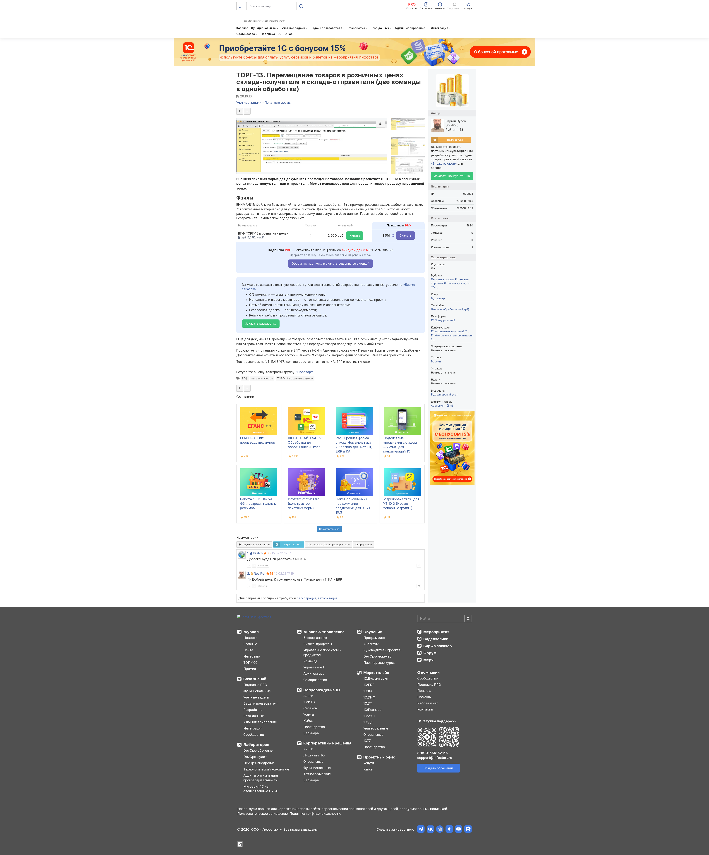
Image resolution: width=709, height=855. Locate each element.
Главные (250, 644)
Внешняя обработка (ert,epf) (450, 309)
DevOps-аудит (255, 757)
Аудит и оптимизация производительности (260, 777)
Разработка (252, 710)
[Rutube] (468, 829)
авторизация (328, 598)
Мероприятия (436, 632)
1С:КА (368, 691)
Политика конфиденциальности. (315, 814)
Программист (374, 638)
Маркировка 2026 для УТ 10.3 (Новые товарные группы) (401, 503)
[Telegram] (421, 829)
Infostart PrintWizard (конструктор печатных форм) (303, 503)
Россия (436, 361)
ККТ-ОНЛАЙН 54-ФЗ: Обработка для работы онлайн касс (305, 442)
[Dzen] (449, 829)
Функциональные (257, 691)
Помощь (424, 697)
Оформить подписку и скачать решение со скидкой (330, 263)
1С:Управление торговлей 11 (449, 331)
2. (248, 573)
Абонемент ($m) (442, 405)
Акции (308, 696)
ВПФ (244, 378)
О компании (428, 672)
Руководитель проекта (381, 650)
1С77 (367, 741)
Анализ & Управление (324, 632)
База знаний (254, 679)
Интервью (251, 656)
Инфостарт (304, 372)
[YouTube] (458, 829)
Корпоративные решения (327, 743)
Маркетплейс (376, 672)
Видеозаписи (435, 639)
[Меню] (240, 6)
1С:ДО (368, 722)
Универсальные (375, 728)
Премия (249, 669)
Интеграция (252, 728)
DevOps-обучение (258, 750)
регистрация (306, 598)
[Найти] (468, 618)
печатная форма (262, 378)
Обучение (372, 632)
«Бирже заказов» (444, 163)
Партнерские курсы (379, 663)
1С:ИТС (309, 702)
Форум (429, 653)
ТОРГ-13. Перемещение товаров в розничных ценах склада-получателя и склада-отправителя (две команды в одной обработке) (328, 82)
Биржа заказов (437, 646)
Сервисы (310, 708)
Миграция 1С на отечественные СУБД (260, 789)
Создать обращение (438, 768)
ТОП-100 (250, 663)
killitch (258, 553)
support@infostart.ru (434, 758)
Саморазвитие (315, 680)
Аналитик (371, 644)
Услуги (308, 714)
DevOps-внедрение (259, 763)
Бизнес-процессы (317, 644)
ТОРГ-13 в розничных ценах (295, 378)
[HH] (439, 829)
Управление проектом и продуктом (322, 652)
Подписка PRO (255, 685)
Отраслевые (313, 761)
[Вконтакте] (430, 829)
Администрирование (260, 722)
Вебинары (311, 733)
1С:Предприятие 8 (443, 320)
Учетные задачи (256, 697)
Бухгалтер (438, 298)
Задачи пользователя (260, 703)
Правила (424, 691)
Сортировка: (328, 544)
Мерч (428, 660)
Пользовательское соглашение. (263, 814)
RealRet (259, 573)
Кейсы (308, 720)
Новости (250, 638)
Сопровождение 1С (321, 690)
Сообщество (253, 735)
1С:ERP (368, 685)
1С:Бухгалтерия (375, 678)
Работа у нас (427, 703)
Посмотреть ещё (329, 528)
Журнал (251, 632)
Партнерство (314, 727)
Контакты (425, 709)
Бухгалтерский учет (444, 394)
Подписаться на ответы (255, 544)
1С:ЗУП (369, 716)
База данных (253, 716)
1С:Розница (372, 710)
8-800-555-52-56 (432, 753)
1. (248, 553)
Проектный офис (379, 757)
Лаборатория (256, 744)
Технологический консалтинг (266, 769)
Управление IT (314, 667)
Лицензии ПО (314, 755)
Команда (310, 661)
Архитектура (313, 673)
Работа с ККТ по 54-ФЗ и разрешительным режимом (258, 503)
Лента (248, 650)
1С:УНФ (369, 697)
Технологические (317, 774)
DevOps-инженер (377, 656)
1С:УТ (367, 703)
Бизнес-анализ (315, 638)
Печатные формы (442, 279)
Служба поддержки (439, 721)
